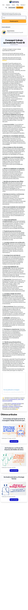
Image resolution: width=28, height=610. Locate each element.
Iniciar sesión (12, 7)
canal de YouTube (16, 403)
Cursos (13, 4)
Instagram (5, 406)
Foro (3, 4)
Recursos (23, 4)
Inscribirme (19, 7)
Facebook (17, 406)
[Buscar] (6, 8)
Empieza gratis (14, 21)
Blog (18, 4)
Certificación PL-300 (14, 399)
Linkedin (10, 406)
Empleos (8, 4)
